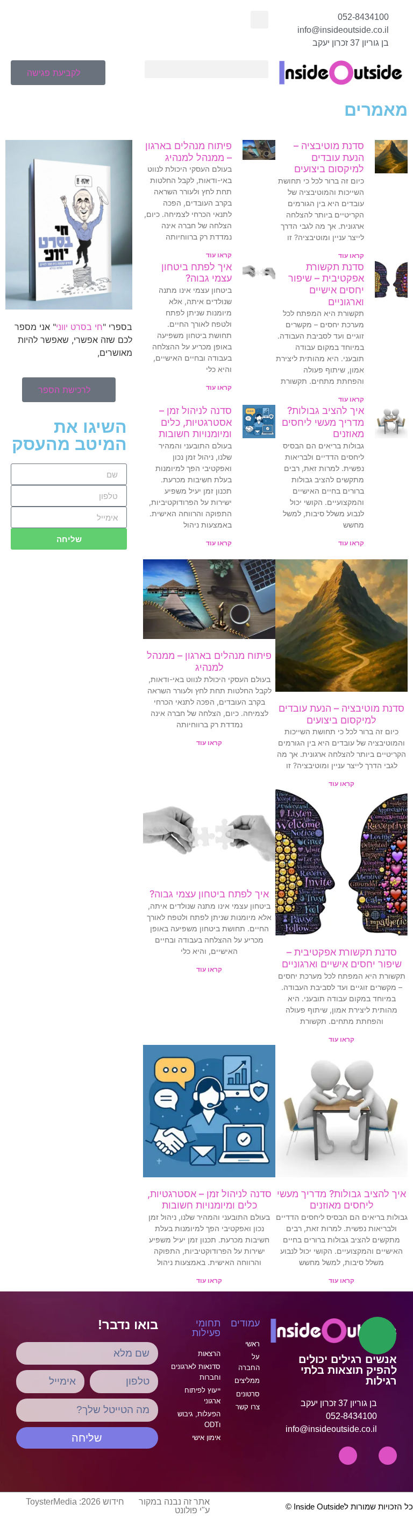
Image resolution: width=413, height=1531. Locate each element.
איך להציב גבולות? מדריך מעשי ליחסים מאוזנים (323, 422)
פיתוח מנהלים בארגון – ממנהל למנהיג (188, 151)
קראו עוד (351, 255)
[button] (259, 20)
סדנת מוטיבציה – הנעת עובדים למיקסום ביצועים (329, 157)
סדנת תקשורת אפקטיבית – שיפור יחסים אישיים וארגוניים (326, 284)
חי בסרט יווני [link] (79, 326)
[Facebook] (348, 1455)
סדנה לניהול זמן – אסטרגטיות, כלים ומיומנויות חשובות (195, 422)
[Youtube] (388, 1455)
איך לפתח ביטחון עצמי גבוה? (196, 272)
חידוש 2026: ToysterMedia (75, 1501)
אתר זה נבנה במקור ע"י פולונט (174, 1506)
